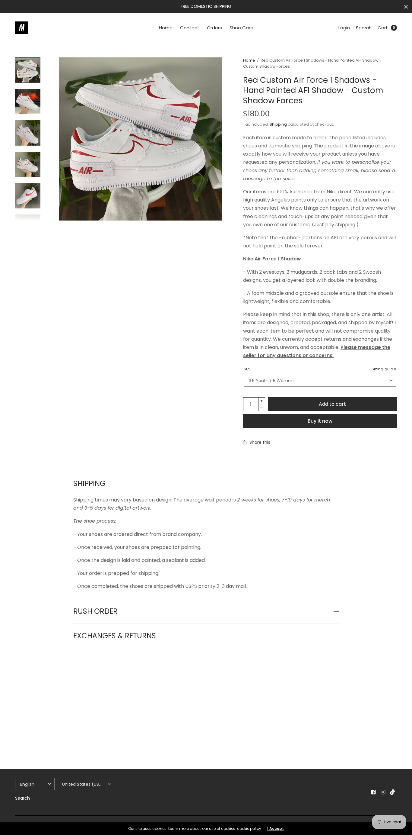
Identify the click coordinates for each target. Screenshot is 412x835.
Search (364, 27)
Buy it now (320, 421)
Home (166, 27)
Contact (189, 27)
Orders (214, 27)
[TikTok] (392, 792)
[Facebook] (373, 792)
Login (344, 27)
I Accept (275, 828)
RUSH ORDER (95, 611)
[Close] (406, 7)
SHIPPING (89, 483)
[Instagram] (383, 792)
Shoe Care (241, 27)
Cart (383, 27)
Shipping (278, 124)
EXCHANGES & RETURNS (114, 636)
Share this (259, 442)
